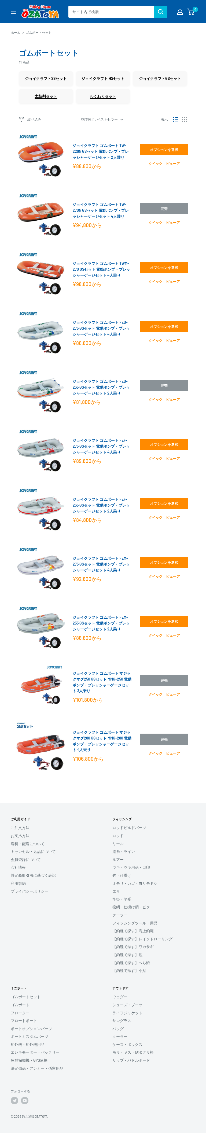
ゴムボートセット (26, 996)
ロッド (118, 835)
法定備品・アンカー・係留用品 (37, 1068)
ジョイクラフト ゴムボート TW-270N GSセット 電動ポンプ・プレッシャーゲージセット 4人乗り (101, 210)
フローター (20, 1013)
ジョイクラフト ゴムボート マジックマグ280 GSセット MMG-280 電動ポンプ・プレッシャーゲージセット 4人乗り (102, 741)
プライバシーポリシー (29, 891)
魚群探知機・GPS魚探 (29, 1060)
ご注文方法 (20, 827)
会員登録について (26, 859)
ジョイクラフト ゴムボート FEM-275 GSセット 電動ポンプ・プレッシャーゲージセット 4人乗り (101, 564)
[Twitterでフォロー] (14, 1100)
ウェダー (119, 996)
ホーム (15, 32)
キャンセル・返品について (33, 851)
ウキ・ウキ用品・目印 (131, 867)
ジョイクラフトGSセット (160, 78)
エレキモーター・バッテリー (35, 1052)
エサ (116, 891)
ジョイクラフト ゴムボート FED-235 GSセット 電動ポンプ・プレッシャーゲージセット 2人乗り (101, 387)
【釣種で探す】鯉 (127, 954)
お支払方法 (20, 835)
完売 (164, 208)
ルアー (118, 859)
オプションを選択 (164, 149)
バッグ (118, 1028)
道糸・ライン (123, 851)
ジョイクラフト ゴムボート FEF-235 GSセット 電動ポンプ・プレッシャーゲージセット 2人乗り (101, 505)
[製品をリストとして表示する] (175, 119)
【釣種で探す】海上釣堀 (133, 930)
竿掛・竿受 (121, 899)
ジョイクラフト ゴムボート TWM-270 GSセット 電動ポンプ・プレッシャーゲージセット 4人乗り (101, 269)
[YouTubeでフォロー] (24, 1100)
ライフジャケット (127, 1013)
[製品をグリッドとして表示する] (184, 119)
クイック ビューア (164, 163)
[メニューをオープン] (13, 12)
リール (118, 843)
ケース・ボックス (127, 1044)
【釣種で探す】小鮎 (129, 970)
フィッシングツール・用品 (134, 923)
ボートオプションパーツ (31, 1028)
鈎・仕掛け (121, 875)
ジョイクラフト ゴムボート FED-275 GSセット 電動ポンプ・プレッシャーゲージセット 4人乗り (101, 328)
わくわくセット (103, 96)
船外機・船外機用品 (28, 1044)
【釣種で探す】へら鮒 (131, 962)
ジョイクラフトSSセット (46, 78)
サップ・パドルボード (131, 1060)
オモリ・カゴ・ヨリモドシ (134, 883)
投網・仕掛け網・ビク (131, 907)
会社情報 (18, 867)
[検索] (160, 12)
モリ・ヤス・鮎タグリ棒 (133, 1052)
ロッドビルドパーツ (129, 827)
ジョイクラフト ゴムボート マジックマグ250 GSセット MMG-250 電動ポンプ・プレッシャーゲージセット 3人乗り (102, 682)
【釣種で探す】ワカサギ (133, 946)
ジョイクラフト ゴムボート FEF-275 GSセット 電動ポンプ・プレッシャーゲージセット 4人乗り (101, 446)
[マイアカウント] (180, 12)
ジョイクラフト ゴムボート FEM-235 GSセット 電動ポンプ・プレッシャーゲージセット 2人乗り (101, 623)
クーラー (119, 915)
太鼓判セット (46, 96)
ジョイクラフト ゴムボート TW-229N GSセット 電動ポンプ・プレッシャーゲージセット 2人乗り (101, 151)
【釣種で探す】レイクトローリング (142, 939)
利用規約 (18, 883)
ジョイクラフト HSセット (103, 78)
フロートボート (24, 1020)
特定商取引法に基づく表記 (33, 875)
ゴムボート (20, 1004)
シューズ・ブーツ (127, 1004)
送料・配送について (28, 843)
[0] (190, 12)
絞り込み (34, 119)
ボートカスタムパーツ (29, 1036)
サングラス (121, 1020)
